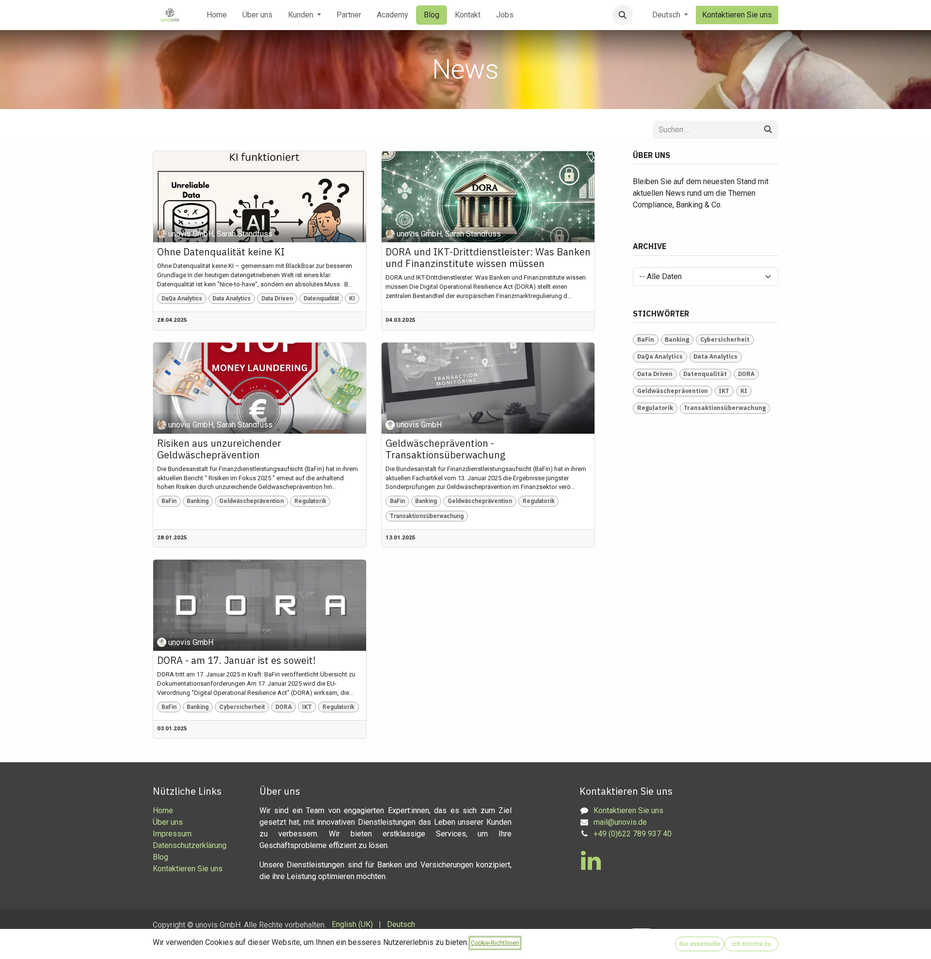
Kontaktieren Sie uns (737, 14)
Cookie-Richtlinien (495, 943)
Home (163, 810)
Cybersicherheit (242, 707)
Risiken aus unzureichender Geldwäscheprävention (219, 449)
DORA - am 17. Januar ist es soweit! (236, 660)
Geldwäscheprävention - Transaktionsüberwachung (445, 449)
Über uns (168, 822)
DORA (283, 707)
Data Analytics (231, 298)
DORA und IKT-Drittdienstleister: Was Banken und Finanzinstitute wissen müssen (488, 257)
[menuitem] (217, 15)
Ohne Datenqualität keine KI (221, 252)
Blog (160, 857)
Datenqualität (321, 298)
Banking (198, 501)
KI (352, 298)
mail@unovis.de (620, 822)
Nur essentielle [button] (699, 944)
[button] (622, 15)
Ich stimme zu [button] (751, 944)
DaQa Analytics (181, 298)
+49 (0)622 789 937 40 (633, 833)
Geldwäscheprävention (251, 501)
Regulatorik (310, 501)
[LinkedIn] (591, 860)
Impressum (172, 833)
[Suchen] (768, 130)
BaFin (169, 501)
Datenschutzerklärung (189, 845)
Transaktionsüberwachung (427, 516)
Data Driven (277, 298)
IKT (307, 707)
